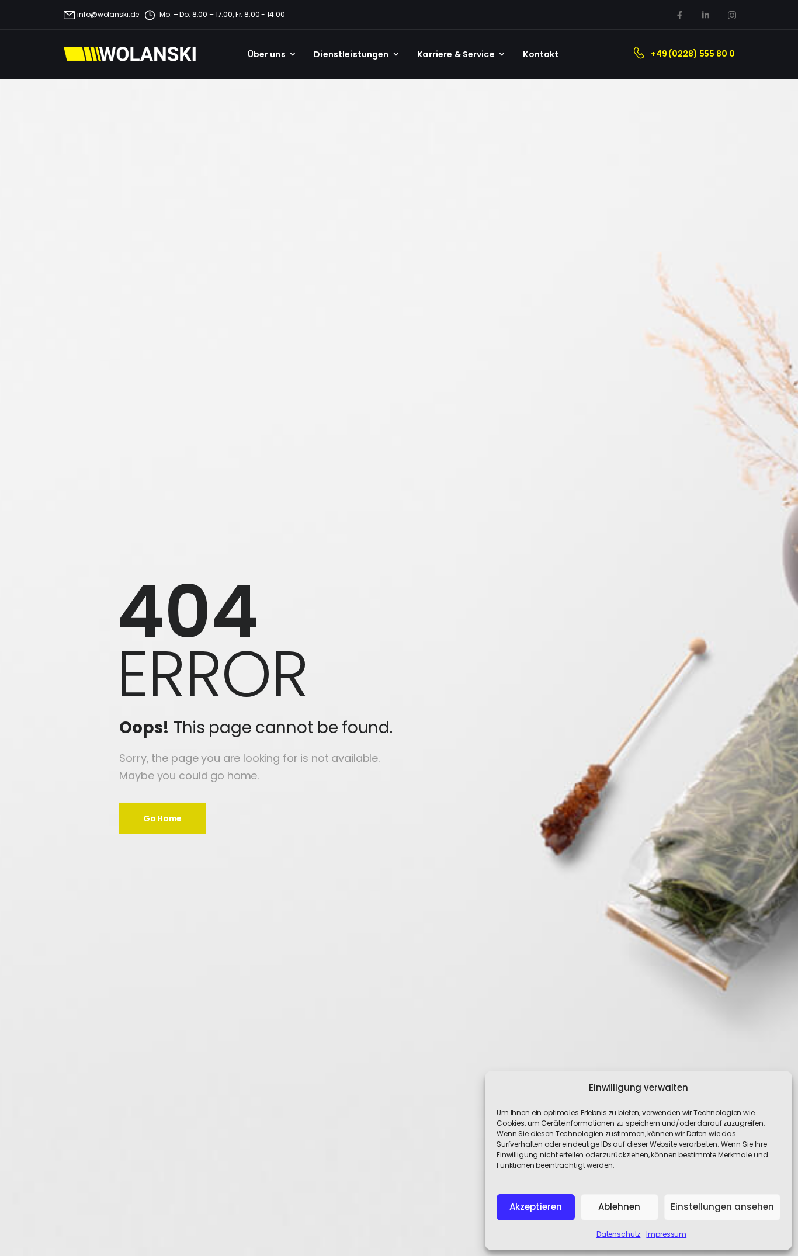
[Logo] (136, 54)
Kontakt (540, 54)
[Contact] (642, 54)
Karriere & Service (456, 54)
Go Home (162, 818)
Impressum (666, 1234)
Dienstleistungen (351, 54)
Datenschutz (618, 1234)
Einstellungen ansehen (722, 1207)
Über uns (267, 54)
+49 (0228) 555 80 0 (692, 54)
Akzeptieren (535, 1207)
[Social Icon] (679, 15)
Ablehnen (619, 1207)
